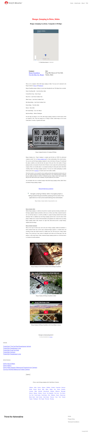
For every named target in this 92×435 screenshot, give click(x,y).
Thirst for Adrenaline (13, 416)
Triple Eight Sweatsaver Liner (12, 348)
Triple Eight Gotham (9, 352)
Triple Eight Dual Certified (11, 350)
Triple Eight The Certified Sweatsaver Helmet (17, 346)
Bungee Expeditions (34, 73)
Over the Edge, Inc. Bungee (36, 75)
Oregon (35, 85)
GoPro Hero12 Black (9, 364)
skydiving (36, 170)
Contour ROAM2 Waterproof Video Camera (16, 369)
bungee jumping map (42, 159)
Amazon (51, 337)
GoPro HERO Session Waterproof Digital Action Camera (20, 367)
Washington (40, 85)
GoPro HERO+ (7, 366)
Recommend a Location (46, 189)
